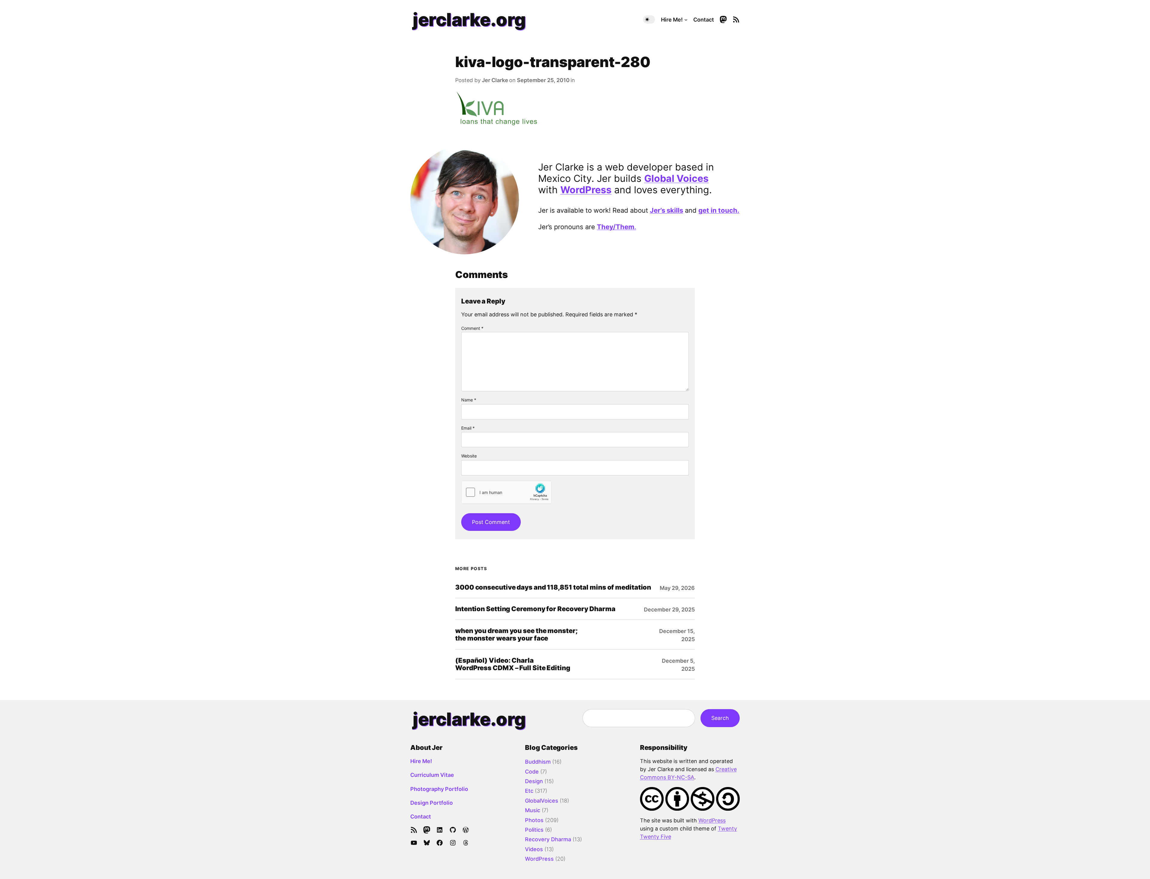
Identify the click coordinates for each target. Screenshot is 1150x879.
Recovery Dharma (548, 839)
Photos (534, 820)
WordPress (586, 190)
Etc (529, 791)
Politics (534, 830)
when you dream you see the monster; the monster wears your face (516, 634)
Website (469, 455)
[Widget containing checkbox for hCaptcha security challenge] (506, 492)
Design (534, 781)
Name (468, 399)
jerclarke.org (469, 19)
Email (468, 428)
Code (532, 771)
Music (532, 810)
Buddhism (538, 762)
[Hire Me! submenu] (686, 19)
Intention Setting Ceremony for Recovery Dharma (535, 609)
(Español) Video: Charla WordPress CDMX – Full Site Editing (512, 664)
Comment (472, 328)
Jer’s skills (666, 210)
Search (720, 718)
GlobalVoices (541, 801)
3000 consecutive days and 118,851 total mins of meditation (553, 587)
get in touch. (718, 210)
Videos (534, 849)
